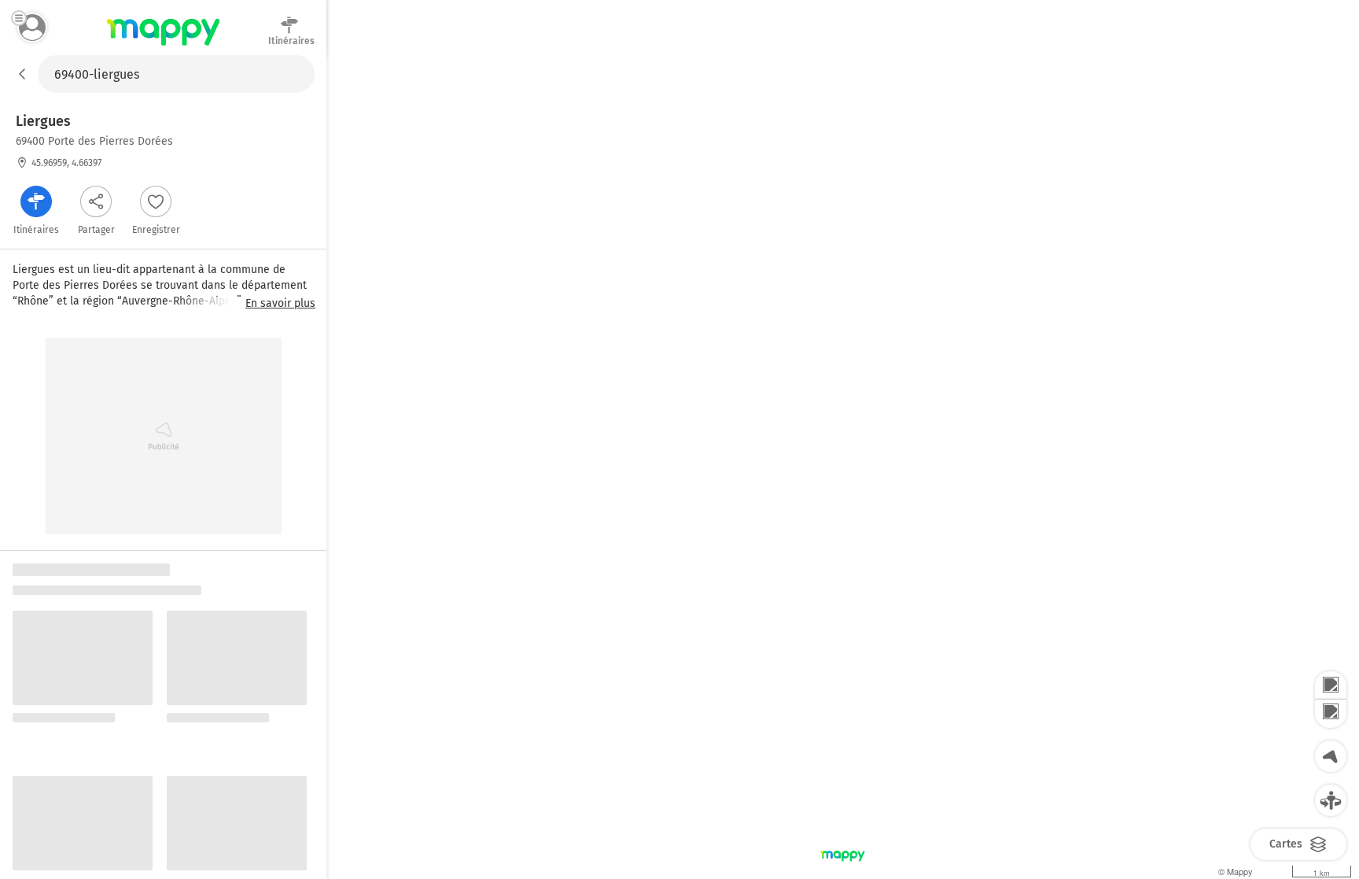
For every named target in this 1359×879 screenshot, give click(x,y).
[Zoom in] (1330, 685)
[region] (842, 467)
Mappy (163, 46)
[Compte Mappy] (32, 27)
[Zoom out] (1330, 714)
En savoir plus (280, 303)
